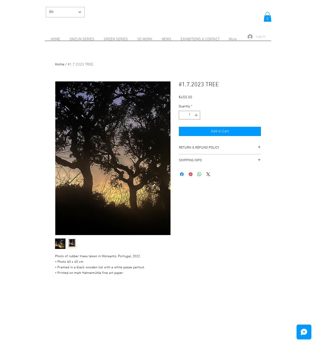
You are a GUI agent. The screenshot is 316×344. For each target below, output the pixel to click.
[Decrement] (182, 115)
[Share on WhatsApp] (199, 174)
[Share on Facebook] (182, 174)
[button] (267, 17)
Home (59, 64)
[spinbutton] (189, 115)
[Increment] (196, 115)
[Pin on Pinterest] (190, 174)
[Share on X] (208, 174)
